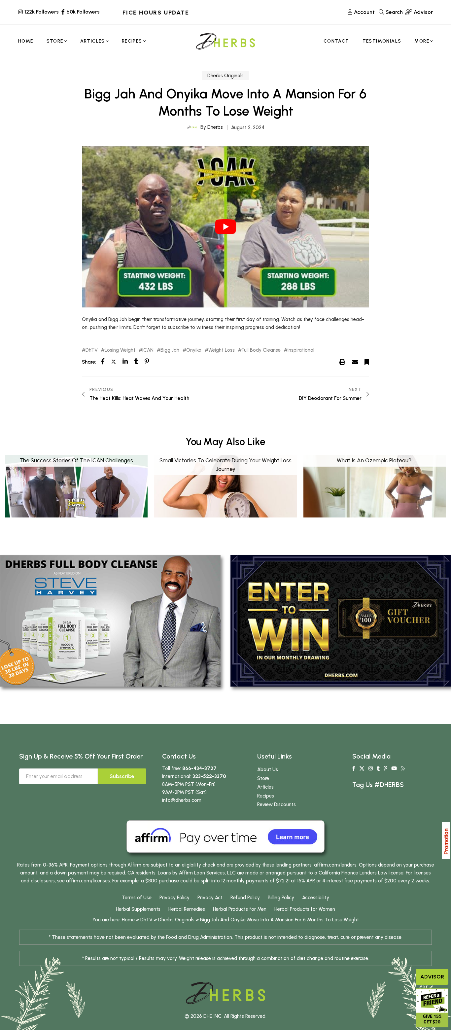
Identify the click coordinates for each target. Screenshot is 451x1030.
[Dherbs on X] (361, 768)
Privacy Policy (174, 898)
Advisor (432, 977)
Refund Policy (245, 898)
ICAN (148, 350)
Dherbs (215, 127)
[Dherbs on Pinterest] (385, 768)
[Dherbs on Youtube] (394, 768)
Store (263, 778)
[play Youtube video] (225, 226)
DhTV (92, 350)
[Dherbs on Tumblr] (378, 768)
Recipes (265, 796)
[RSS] (403, 768)
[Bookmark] (366, 361)
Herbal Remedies (186, 909)
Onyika (193, 350)
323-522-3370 (209, 776)
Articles (265, 787)
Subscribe (122, 776)
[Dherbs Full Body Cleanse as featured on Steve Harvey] (110, 620)
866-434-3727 (199, 768)
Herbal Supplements (138, 909)
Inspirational (301, 350)
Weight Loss (221, 350)
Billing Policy (281, 898)
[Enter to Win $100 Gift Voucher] (340, 620)
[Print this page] (342, 361)
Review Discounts (276, 804)
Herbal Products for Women (304, 909)
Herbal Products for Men (239, 909)
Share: (89, 362)
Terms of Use (137, 898)
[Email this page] (355, 361)
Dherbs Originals (225, 76)
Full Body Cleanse (261, 350)
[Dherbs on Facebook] (353, 768)
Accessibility (315, 898)
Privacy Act (210, 898)
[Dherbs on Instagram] (370, 768)
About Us (267, 769)
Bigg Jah (169, 350)
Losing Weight (120, 350)
